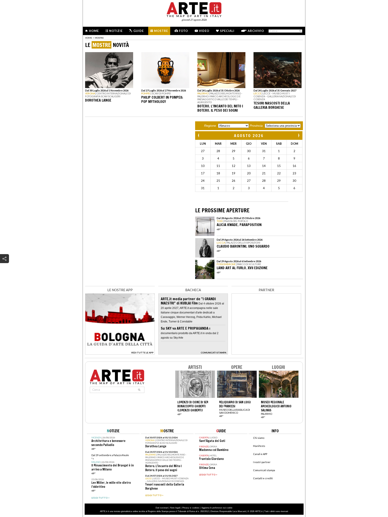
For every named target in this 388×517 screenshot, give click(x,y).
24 (203, 180)
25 (218, 180)
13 (249, 166)
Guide (138, 31)
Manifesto (259, 445)
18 (218, 173)
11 (218, 166)
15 (279, 166)
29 (233, 151)
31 (264, 151)
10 (203, 166)
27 (203, 151)
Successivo (299, 135)
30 (249, 151)
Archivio (256, 31)
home (88, 37)
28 (218, 151)
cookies (195, 508)
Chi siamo (258, 437)
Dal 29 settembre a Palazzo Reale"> (112, 462)
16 (294, 166)
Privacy (185, 508)
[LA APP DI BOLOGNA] (119, 353)
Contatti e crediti (263, 478)
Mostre (161, 31)
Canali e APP (260, 454)
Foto (183, 31)
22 (279, 173)
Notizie (116, 31)
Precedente (199, 135)
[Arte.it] (194, 9)
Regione (210, 125)
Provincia (256, 125)
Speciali (227, 31)
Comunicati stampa (264, 470)
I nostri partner (262, 462)
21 (264, 173)
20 (249, 173)
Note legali (175, 508)
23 (294, 173)
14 (264, 166)
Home (94, 31)
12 (233, 166)
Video (204, 31)
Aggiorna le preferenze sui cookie (216, 508)
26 (233, 180)
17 (203, 173)
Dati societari (162, 508)
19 (233, 173)
